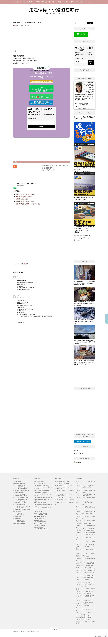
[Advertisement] (41, 39)
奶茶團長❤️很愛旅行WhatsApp (41, 97)
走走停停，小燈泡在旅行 (54, 10)
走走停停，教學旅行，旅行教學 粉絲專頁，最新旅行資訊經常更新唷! (41, 75)
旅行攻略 (37, 2)
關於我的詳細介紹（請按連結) (83, 103)
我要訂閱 (41, 126)
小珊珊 (19, 295)
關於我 (66, 2)
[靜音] (89, 144)
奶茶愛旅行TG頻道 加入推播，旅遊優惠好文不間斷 (41, 102)
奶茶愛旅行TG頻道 (83, 441)
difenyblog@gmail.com (82, 106)
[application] (84, 144)
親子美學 (51, 2)
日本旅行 (22, 2)
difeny (21, 25)
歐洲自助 (15, 2)
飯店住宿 (29, 2)
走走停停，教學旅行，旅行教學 (85, 108)
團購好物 (72, 2)
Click (106, 319)
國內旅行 (79, 2)
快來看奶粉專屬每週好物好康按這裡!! (41, 81)
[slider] (92, 144)
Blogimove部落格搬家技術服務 (100, 636)
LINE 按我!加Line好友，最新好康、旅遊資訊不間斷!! (41, 89)
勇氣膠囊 (58, 2)
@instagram (54, 629)
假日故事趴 (16, 25)
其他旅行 (44, 2)
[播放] (75, 144)
